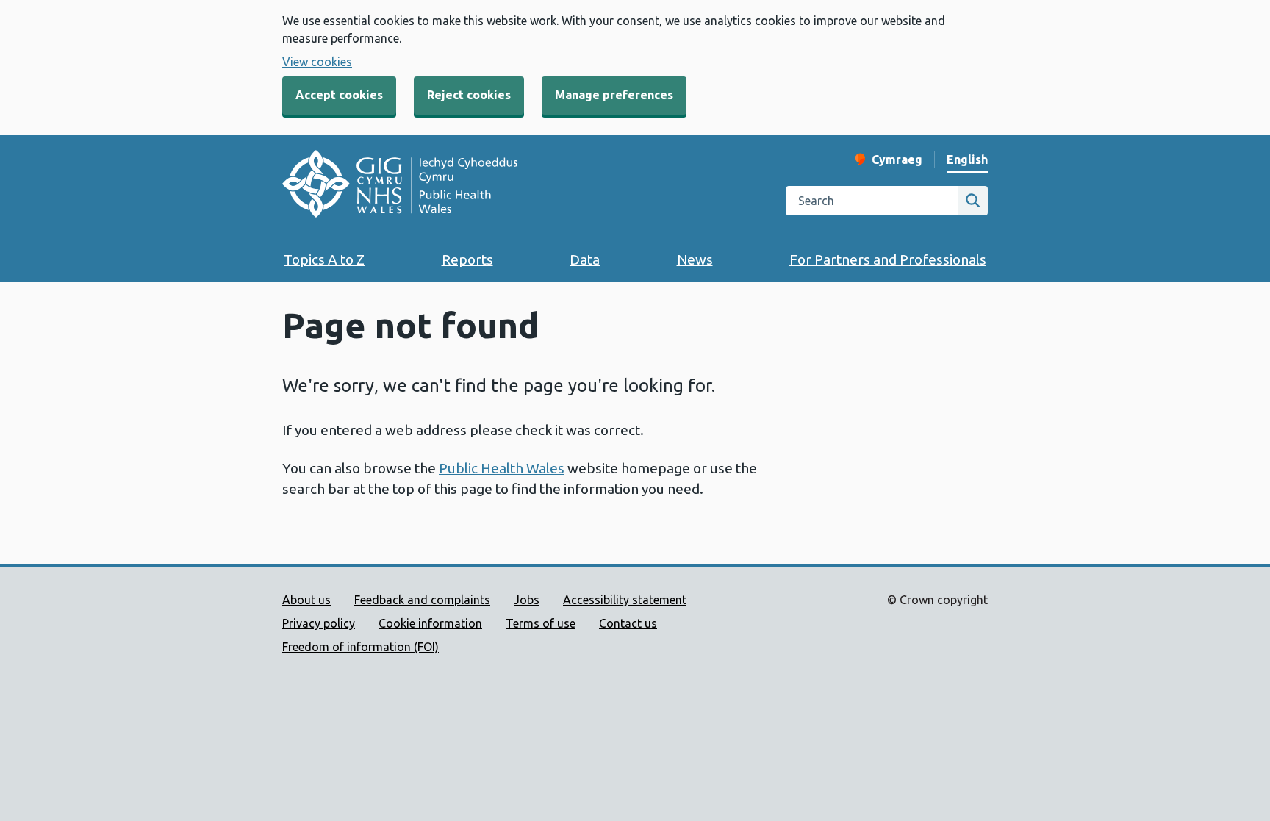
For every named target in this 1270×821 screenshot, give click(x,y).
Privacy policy (318, 623)
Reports (467, 259)
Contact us (628, 623)
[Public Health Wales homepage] (399, 186)
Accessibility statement (624, 599)
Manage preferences (614, 94)
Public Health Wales (501, 468)
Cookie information (430, 623)
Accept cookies (339, 94)
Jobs (526, 599)
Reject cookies (469, 94)
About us (306, 599)
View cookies (317, 61)
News (695, 259)
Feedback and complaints (422, 599)
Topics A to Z (324, 259)
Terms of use (540, 623)
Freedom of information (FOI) (360, 646)
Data (585, 259)
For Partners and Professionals (887, 259)
